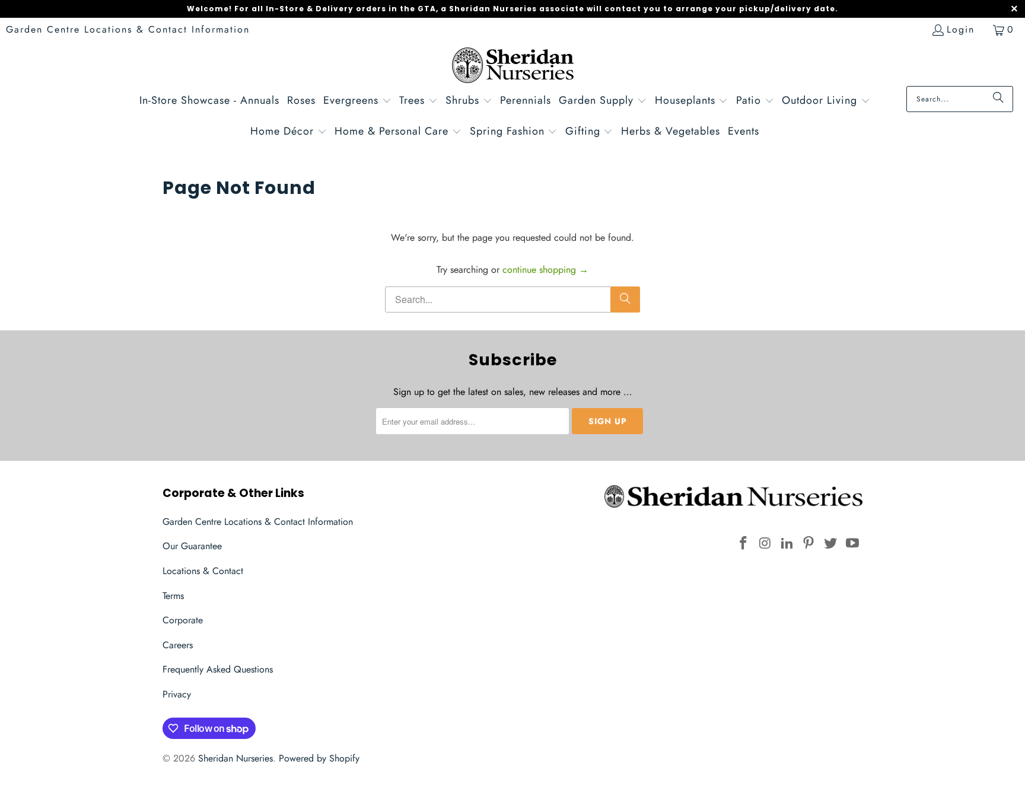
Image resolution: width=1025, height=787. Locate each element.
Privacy (177, 694)
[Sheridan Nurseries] (513, 66)
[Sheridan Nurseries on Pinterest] (809, 543)
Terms (173, 596)
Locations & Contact (203, 571)
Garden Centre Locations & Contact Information (128, 29)
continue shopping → (545, 269)
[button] (357, 101)
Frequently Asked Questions (218, 669)
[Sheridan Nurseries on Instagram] (766, 543)
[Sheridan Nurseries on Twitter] (831, 543)
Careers (178, 645)
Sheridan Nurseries (235, 758)
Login (961, 29)
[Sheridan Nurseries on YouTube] (852, 543)
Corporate (183, 620)
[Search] (998, 99)
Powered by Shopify (319, 758)
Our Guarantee (192, 546)
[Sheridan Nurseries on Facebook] (744, 543)
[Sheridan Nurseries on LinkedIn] (787, 543)
